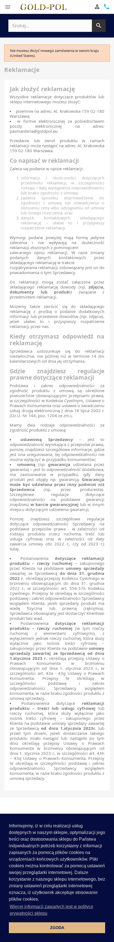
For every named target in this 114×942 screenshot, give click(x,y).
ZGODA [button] (57, 927)
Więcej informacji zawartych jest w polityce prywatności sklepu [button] (51, 910)
